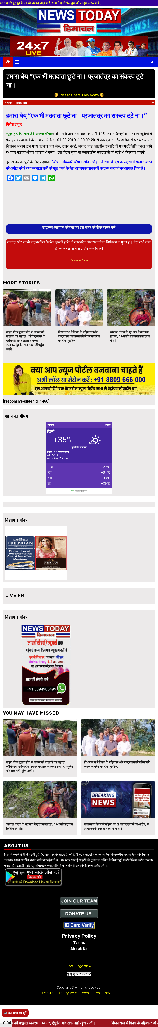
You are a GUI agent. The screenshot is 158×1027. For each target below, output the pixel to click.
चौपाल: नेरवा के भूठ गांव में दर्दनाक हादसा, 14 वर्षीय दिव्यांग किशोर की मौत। (130, 336)
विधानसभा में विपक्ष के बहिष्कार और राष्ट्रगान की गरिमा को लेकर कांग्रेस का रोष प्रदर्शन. (79, 336)
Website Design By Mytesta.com (65, 993)
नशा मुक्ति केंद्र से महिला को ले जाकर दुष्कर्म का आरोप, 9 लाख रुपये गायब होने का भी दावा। (116, 826)
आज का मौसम (81, 491)
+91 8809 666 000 (103, 993)
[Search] (152, 62)
